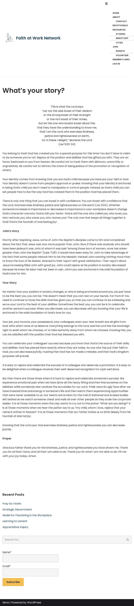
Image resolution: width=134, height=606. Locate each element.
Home (116, 13)
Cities (119, 42)
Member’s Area (121, 59)
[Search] (128, 540)
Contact (121, 21)
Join (115, 46)
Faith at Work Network (38, 38)
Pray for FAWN (11, 504)
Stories (120, 34)
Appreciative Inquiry (15, 527)
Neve (5, 602)
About (116, 17)
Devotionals (120, 25)
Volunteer (122, 55)
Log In (116, 63)
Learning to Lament (14, 521)
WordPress (34, 602)
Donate (120, 51)
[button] (118, 4)
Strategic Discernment (17, 509)
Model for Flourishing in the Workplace (27, 515)
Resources (119, 29)
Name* (6, 552)
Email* (6, 566)
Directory (122, 38)
